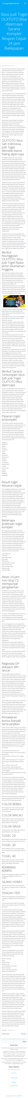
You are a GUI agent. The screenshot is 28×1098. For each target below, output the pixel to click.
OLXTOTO (19, 1096)
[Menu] (25, 3)
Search (24, 1041)
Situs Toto (14, 1073)
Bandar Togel (11, 1030)
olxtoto (14, 1082)
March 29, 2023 (11, 65)
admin (4, 65)
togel (13, 316)
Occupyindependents (10, 3)
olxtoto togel (14, 1077)
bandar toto (14, 1085)
